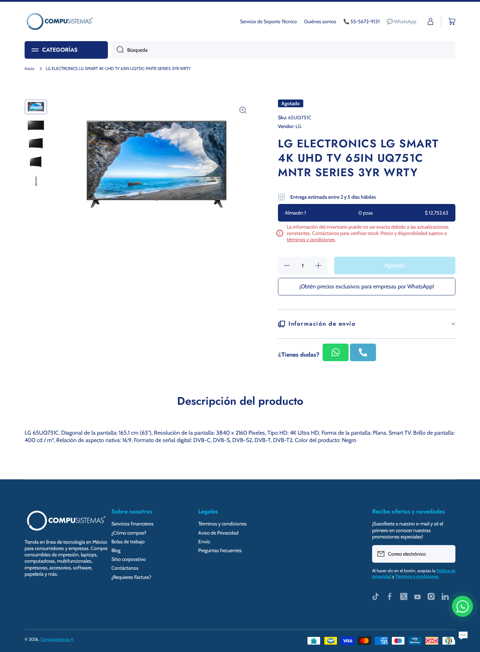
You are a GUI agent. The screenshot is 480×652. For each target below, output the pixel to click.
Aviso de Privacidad (218, 533)
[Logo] (60, 21)
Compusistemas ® (57, 639)
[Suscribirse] (446, 554)
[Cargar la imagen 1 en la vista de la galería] (36, 107)
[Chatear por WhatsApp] (462, 606)
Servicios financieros (132, 523)
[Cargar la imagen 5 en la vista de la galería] (36, 180)
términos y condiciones (311, 239)
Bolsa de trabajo (128, 541)
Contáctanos (124, 568)
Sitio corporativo (128, 559)
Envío (204, 541)
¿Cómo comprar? (128, 533)
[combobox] (283, 50)
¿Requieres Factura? (131, 577)
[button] (451, 21)
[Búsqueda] (117, 50)
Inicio (29, 68)
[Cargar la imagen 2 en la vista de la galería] (36, 125)
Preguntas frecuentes (220, 550)
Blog (116, 550)
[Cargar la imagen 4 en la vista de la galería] (36, 162)
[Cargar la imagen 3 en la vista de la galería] (36, 143)
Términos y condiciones (222, 523)
